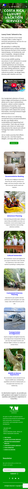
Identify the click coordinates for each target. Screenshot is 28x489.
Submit (13, 474)
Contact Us (14, 143)
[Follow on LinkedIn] (18, 478)
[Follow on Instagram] (12, 478)
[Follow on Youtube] (15, 478)
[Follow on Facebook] (9, 478)
